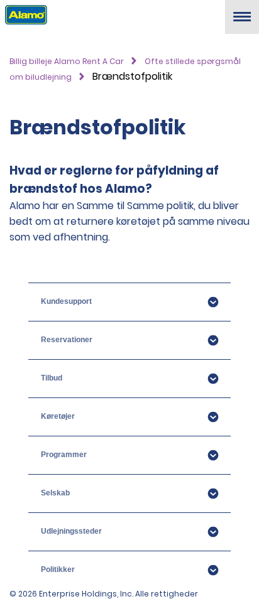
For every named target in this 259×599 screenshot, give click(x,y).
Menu (242, 21)
